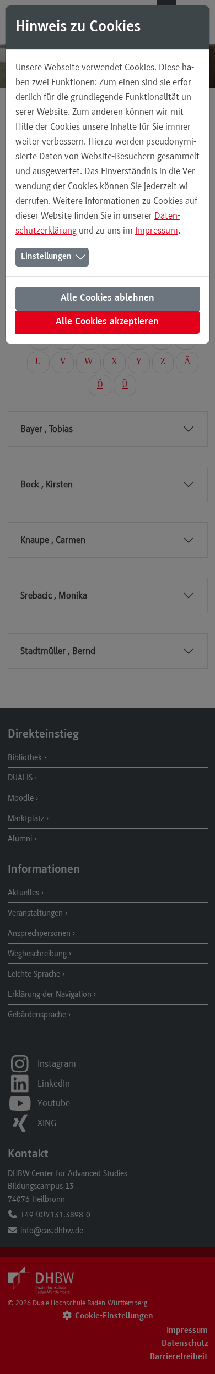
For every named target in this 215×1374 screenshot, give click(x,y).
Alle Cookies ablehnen (107, 298)
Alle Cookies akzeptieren (107, 322)
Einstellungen (46, 256)
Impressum (156, 230)
